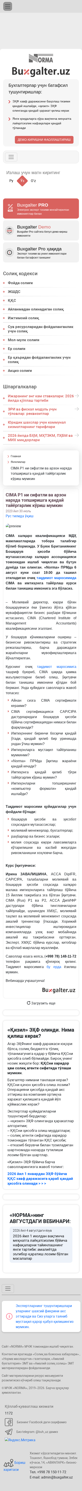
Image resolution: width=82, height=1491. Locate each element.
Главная (16, 456)
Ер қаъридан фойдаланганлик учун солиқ (39, 359)
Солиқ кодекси (20, 273)
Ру (11, 181)
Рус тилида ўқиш (19, 516)
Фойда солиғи (20, 283)
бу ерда (54, 967)
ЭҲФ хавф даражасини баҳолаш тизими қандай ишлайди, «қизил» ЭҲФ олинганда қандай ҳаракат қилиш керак (41, 106)
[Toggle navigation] (7, 6)
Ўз (22, 181)
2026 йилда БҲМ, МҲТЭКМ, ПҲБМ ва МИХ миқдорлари (40, 437)
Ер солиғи (16, 348)
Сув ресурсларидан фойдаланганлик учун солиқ (40, 329)
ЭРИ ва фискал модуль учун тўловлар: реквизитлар (32, 411)
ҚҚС (12, 300)
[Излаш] (68, 172)
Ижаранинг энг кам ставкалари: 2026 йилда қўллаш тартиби (41, 398)
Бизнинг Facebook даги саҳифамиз (41, 1422)
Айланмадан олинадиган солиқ (36, 309)
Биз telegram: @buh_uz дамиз (37, 1432)
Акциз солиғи (20, 370)
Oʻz (33, 181)
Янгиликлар (18, 462)
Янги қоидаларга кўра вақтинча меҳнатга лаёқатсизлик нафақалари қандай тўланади (41, 123)
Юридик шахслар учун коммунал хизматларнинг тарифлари (37, 424)
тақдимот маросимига (56, 667)
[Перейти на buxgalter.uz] (41, 72)
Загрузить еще (42, 1003)
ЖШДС (14, 291)
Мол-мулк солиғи (23, 340)
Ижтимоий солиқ (23, 318)
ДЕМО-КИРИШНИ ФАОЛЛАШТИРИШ (44, 139)
